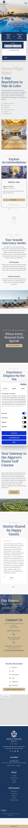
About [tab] (23, 388)
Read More (14, 492)
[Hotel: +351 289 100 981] (14, 634)
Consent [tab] (5, 388)
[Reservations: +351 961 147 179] (14, 642)
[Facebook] (17, 751)
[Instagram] (10, 751)
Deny (14, 442)
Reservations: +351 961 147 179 (13, 646)
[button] (3, 172)
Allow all (14, 433)
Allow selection (14, 437)
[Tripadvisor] (12, 751)
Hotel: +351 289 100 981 (13, 638)
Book (5, 57)
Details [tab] (14, 388)
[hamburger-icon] (25, 3)
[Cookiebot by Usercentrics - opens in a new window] (20, 384)
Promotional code (14, 50)
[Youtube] (15, 751)
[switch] (24, 418)
